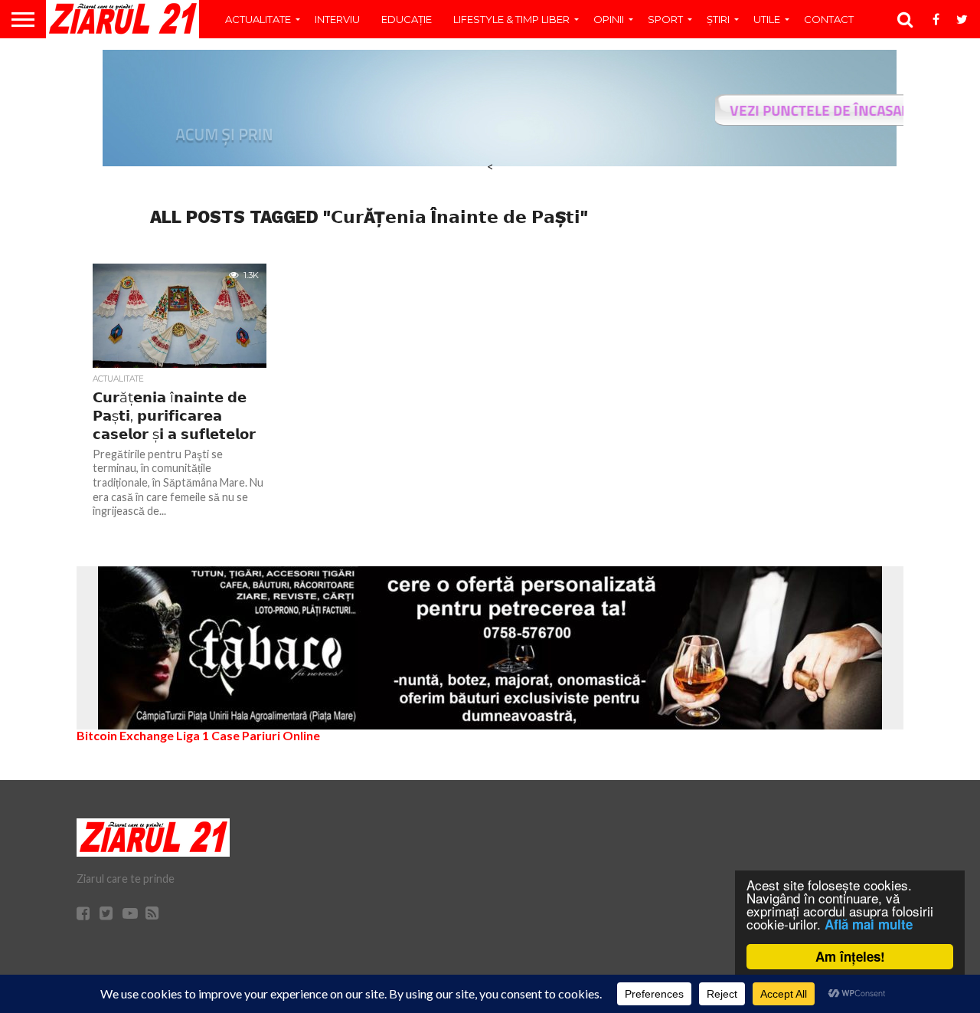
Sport (665, 19)
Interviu (337, 19)
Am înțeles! (850, 956)
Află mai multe (869, 924)
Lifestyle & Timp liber (511, 19)
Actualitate (258, 19)
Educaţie (406, 19)
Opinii (608, 19)
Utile (766, 19)
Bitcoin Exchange (125, 735)
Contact (829, 19)
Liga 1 (192, 735)
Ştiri (718, 19)
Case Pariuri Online (265, 735)
